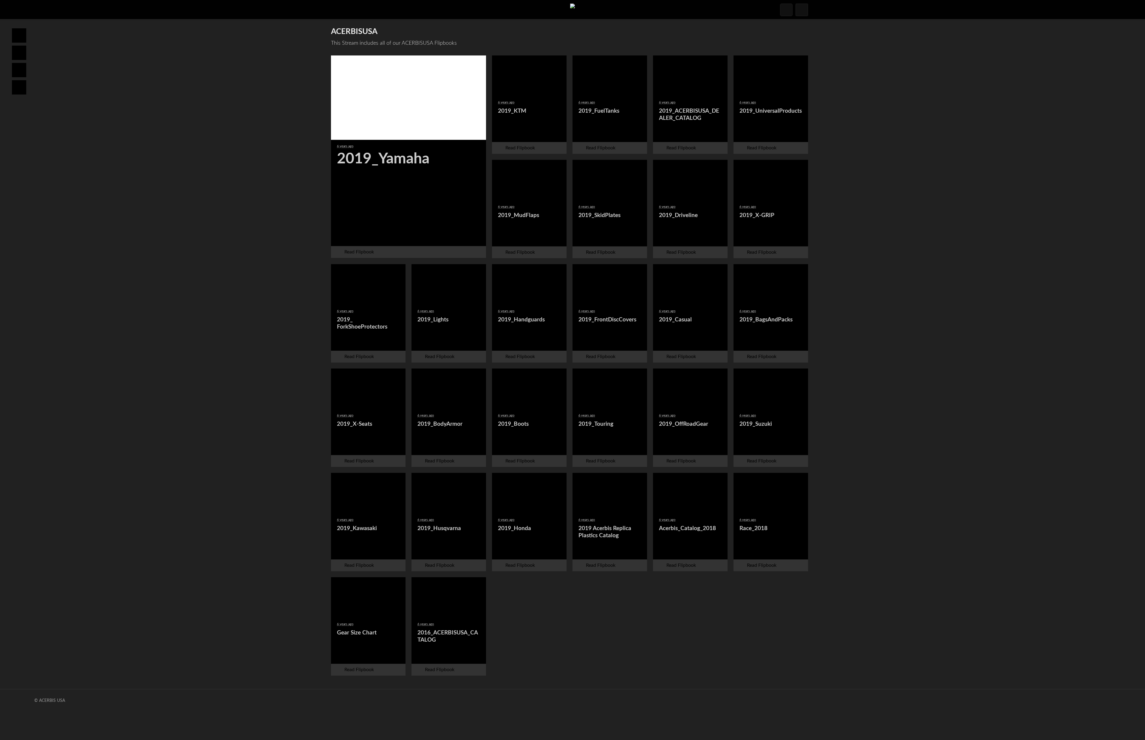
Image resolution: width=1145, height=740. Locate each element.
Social (19, 70)
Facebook (366, 235)
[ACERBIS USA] (572, 9)
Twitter (394, 235)
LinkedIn (451, 235)
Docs (19, 53)
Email (423, 235)
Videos (19, 87)
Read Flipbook (359, 252)
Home (19, 35)
